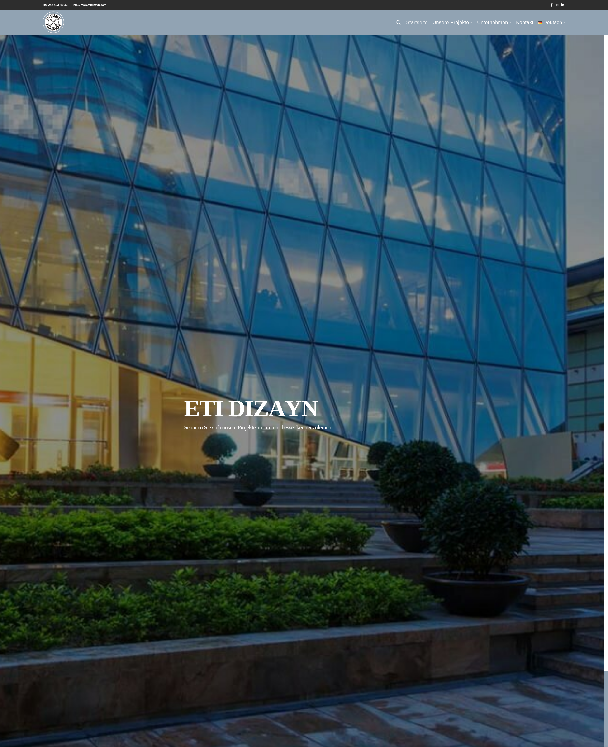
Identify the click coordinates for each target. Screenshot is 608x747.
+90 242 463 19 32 (55, 5)
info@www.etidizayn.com (89, 5)
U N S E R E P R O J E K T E (224, 456)
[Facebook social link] (551, 5)
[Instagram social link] (557, 5)
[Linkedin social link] (562, 5)
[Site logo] (53, 22)
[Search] (399, 22)
